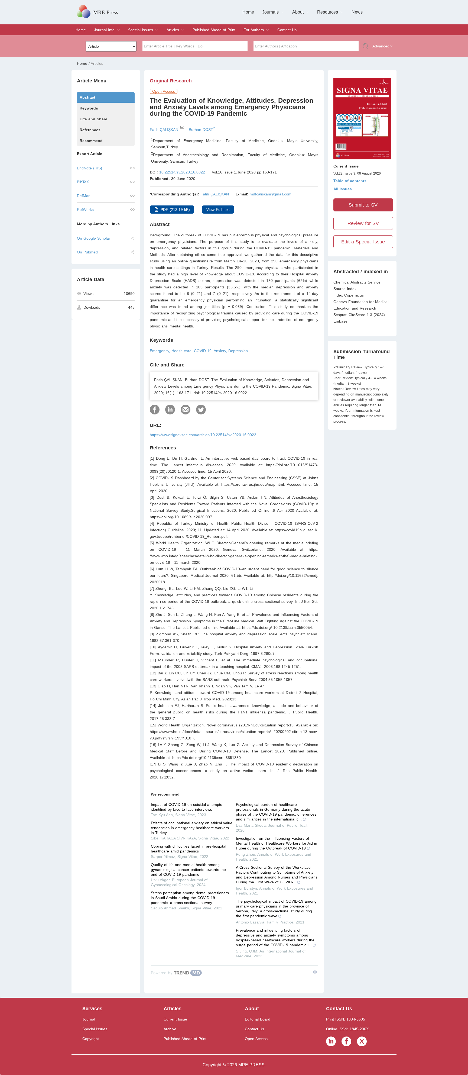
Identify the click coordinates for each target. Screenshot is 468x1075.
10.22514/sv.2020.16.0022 (182, 172)
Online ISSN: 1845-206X (347, 1029)
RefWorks (85, 209)
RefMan (83, 196)
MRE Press (105, 12)
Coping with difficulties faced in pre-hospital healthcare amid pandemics (188, 848)
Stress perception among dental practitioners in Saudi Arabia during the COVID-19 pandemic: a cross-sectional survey (190, 898)
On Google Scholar (93, 238)
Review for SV (363, 223)
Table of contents (349, 181)
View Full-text (218, 209)
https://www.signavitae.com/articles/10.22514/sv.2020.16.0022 (203, 435)
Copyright (90, 1039)
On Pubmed (87, 252)
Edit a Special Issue (363, 241)
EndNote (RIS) (89, 168)
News (357, 12)
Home (248, 12)
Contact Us (287, 30)
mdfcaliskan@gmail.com (270, 194)
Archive (170, 1029)
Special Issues (140, 30)
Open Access (256, 1039)
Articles (173, 30)
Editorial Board (257, 1019)
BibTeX (83, 182)
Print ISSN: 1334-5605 (345, 1019)
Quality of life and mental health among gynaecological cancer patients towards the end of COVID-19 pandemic (188, 869)
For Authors (253, 30)
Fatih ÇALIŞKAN (214, 194)
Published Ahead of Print (214, 30)
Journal (88, 1019)
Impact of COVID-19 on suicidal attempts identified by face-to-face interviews (186, 807)
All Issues (342, 189)
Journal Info (104, 30)
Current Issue (175, 1019)
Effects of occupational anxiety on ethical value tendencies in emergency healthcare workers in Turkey (191, 828)
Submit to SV (363, 205)
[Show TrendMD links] (315, 972)
